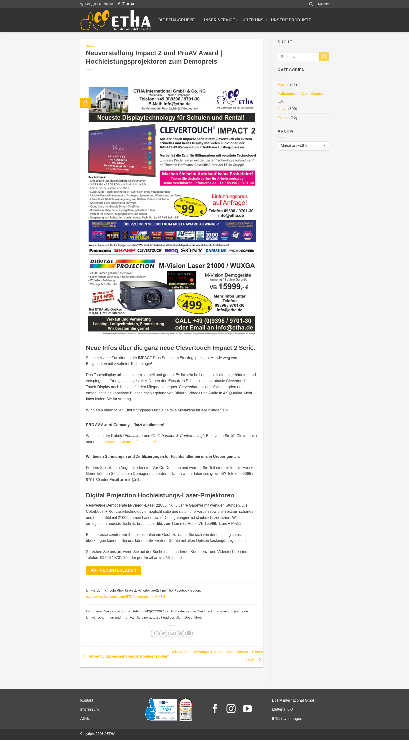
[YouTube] (132, 4)
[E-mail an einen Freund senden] (172, 633)
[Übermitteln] (324, 56)
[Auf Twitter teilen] (163, 633)
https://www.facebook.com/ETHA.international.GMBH (125, 596)
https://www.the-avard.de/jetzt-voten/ (125, 442)
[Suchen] (311, 4)
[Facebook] (118, 4)
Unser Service (218, 20)
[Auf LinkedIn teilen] (189, 633)
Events (283, 85)
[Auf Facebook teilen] (155, 633)
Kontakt (323, 4)
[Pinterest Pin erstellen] (180, 633)
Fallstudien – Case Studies (300, 94)
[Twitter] (128, 4)
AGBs (85, 719)
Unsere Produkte (291, 20)
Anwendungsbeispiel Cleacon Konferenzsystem (128, 657)
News (90, 46)
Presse (283, 118)
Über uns (253, 20)
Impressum (89, 709)
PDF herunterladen (114, 570)
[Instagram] (123, 4)
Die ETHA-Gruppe (176, 20)
